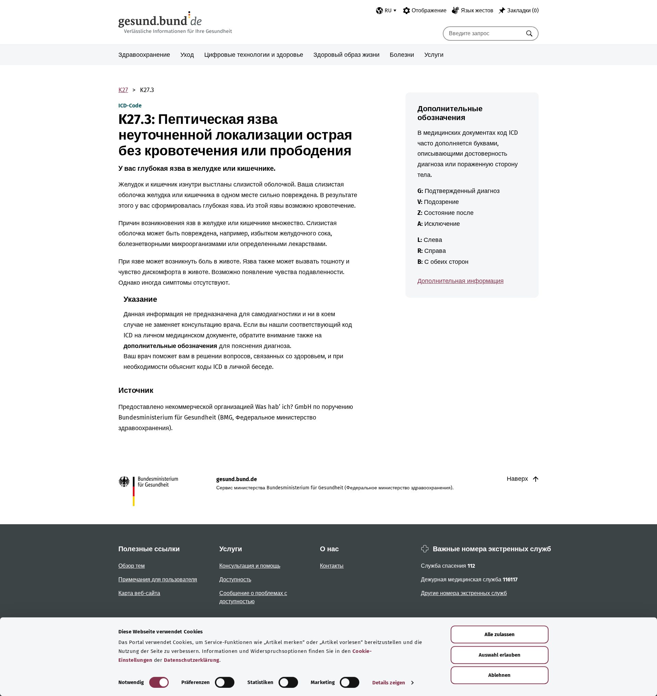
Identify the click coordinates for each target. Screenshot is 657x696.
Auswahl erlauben (499, 655)
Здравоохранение (144, 55)
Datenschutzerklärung (191, 660)
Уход (187, 55)
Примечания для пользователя (157, 579)
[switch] (224, 682)
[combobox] (482, 33)
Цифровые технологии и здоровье (253, 55)
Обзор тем (131, 566)
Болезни (402, 55)
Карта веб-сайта (139, 593)
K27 (123, 90)
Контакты (332, 566)
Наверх (518, 478)
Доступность (235, 579)
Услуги (433, 55)
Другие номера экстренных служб (464, 593)
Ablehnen (499, 675)
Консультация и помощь (249, 566)
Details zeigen (388, 683)
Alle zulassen (500, 634)
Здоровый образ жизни (346, 55)
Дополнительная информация (460, 281)
